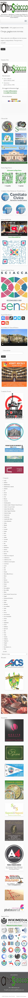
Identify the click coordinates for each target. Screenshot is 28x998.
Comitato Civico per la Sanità (9, 507)
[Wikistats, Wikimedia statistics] (24, 963)
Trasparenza (6, 640)
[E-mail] (4, 22)
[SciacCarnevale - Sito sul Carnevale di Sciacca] (7, 139)
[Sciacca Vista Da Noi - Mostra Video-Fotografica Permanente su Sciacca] (21, 126)
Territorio (5, 636)
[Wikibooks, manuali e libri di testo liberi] (17, 930)
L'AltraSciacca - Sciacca (7, 996)
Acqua (5, 480)
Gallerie (5, 537)
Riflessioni (6, 604)
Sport (5, 630)
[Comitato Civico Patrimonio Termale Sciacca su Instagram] (21, 209)
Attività (5, 494)
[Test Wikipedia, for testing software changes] (17, 956)
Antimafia (5, 488)
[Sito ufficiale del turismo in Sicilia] (14, 374)
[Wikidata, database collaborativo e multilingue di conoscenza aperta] (11, 943)
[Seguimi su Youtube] (12, 22)
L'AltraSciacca (6, 557)
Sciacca (5, 612)
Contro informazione (7, 521)
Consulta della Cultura (8, 519)
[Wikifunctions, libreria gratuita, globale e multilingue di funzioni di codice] (24, 943)
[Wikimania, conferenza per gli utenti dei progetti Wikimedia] (11, 963)
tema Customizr (23, 996)
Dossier (5, 527)
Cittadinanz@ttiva (7, 502)
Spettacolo (6, 628)
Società (5, 624)
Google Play (8, 185)
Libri (5, 567)
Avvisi (5, 496)
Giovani (5, 541)
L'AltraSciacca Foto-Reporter (9, 561)
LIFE (5, 569)
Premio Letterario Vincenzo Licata (10, 594)
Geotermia (6, 539)
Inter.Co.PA (6, 551)
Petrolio (5, 586)
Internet (5, 553)
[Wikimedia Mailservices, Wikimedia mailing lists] (17, 963)
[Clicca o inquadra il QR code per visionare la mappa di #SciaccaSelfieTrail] (14, 252)
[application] (14, 228)
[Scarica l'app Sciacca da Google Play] (7, 178)
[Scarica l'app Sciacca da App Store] (21, 178)
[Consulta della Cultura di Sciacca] (14, 469)
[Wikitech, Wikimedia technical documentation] (4, 956)
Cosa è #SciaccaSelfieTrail (14, 237)
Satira (5, 610)
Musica (5, 576)
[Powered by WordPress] (15, 996)
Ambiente (5, 482)
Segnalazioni (6, 622)
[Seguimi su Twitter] (11, 22)
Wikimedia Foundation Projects (14, 925)
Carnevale (6, 500)
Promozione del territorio (8, 598)
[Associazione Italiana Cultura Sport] (14, 663)
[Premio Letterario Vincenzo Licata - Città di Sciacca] (21, 139)
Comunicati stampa (7, 513)
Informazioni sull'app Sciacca (14, 170)
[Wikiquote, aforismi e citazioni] (24, 930)
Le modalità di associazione (10, 93)
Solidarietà (6, 626)
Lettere (5, 565)
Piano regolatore (7, 588)
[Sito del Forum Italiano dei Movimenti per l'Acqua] (14, 448)
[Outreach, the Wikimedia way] (4, 963)
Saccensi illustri (6, 606)
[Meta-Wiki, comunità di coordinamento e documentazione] (17, 950)
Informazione (6, 547)
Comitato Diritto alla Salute (9, 509)
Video (5, 649)
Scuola (5, 620)
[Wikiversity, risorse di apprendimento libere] (4, 937)
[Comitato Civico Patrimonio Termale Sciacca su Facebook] (7, 209)
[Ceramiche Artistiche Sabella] (14, 789)
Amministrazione (7, 484)
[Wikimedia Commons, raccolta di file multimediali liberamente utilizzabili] (4, 943)
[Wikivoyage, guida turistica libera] (17, 937)
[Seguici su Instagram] (7, 22)
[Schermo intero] (25, 234)
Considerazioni (6, 517)
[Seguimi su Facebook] (5, 22)
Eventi (5, 535)
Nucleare (5, 580)
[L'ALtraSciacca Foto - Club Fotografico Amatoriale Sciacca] (7, 126)
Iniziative (5, 549)
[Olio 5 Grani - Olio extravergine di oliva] (14, 752)
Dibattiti (5, 525)
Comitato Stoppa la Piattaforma (9, 511)
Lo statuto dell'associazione (10, 91)
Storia (5, 632)
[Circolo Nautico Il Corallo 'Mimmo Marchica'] (14, 770)
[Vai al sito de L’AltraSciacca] (14, 68)
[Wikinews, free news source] (24, 937)
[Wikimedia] (14, 921)
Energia (5, 531)
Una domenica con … (8, 647)
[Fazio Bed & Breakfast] (14, 895)
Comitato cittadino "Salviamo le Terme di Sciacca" (13, 505)
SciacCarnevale (7, 614)
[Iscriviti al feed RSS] (2, 22)
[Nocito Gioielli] (14, 730)
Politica (5, 592)
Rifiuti (5, 602)
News (5, 578)
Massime (5, 571)
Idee (5, 543)
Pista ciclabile (6, 590)
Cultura (5, 523)
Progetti (5, 596)
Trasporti (5, 643)
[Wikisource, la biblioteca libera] (11, 937)
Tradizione (6, 638)
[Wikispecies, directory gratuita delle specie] (17, 943)
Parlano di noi (6, 582)
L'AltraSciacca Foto (7, 559)
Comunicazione (7, 515)
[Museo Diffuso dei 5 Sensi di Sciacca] (14, 291)
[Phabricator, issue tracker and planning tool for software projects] (11, 956)
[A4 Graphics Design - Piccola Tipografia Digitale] (14, 858)
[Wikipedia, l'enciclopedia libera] (4, 930)
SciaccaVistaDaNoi (7, 616)
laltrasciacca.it (15, 987)
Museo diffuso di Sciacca (8, 574)
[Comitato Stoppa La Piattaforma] (14, 406)
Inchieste (5, 545)
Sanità (5, 608)
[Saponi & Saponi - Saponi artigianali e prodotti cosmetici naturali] (14, 809)
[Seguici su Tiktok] (9, 22)
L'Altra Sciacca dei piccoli (8, 555)
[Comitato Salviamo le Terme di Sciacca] (14, 432)
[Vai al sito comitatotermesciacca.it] (14, 196)
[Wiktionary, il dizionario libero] (11, 930)
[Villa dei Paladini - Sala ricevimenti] (14, 830)
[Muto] (23, 234)
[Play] (3, 234)
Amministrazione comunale (9, 486)
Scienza (5, 618)
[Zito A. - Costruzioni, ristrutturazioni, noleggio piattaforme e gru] (14, 880)
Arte (4, 490)
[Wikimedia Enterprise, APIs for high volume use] (24, 950)
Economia (5, 529)
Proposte (5, 600)
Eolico (5, 533)
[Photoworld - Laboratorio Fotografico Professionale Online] (14, 908)
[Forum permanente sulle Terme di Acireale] (14, 459)
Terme (5, 634)
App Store (21, 185)
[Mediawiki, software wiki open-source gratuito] (11, 950)
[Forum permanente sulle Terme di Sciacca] (14, 154)
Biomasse (5, 498)
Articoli (5, 492)
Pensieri (5, 584)
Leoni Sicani (6, 563)
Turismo (5, 645)
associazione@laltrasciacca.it (16, 990)
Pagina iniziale (4, 27)
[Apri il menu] (26, 21)
